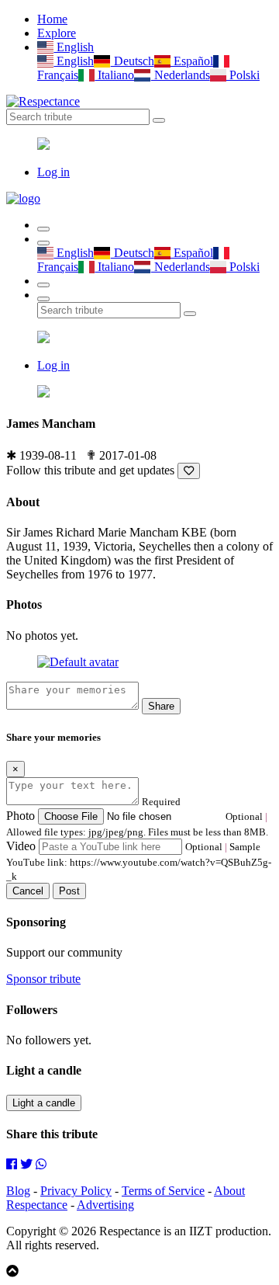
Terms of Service (163, 1190)
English (73, 47)
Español (191, 61)
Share (161, 706)
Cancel (27, 891)
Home (52, 19)
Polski (243, 75)
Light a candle (43, 1103)
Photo (20, 815)
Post (69, 891)
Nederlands (180, 75)
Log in (53, 172)
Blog (18, 1190)
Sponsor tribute (43, 978)
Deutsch (132, 61)
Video (21, 846)
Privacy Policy (76, 1190)
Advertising (105, 1204)
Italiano (114, 75)
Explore (56, 33)
